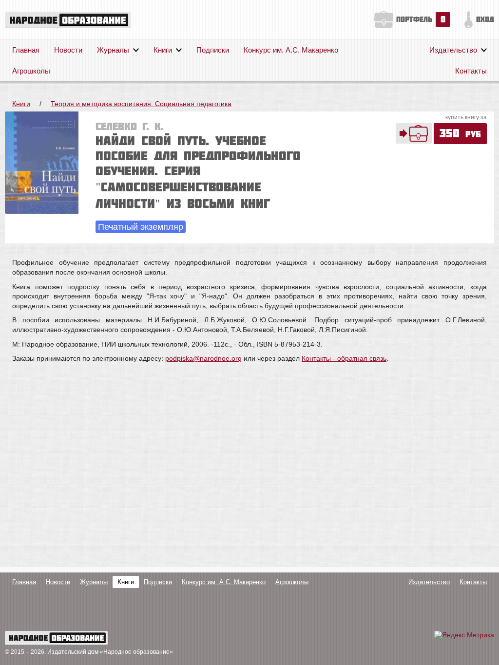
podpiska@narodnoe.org (203, 358)
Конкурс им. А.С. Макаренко (291, 50)
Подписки (212, 50)
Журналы (113, 50)
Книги (163, 50)
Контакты (471, 71)
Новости (68, 50)
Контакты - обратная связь (344, 358)
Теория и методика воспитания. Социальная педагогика (141, 104)
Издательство (453, 50)
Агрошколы (31, 71)
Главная (25, 50)
